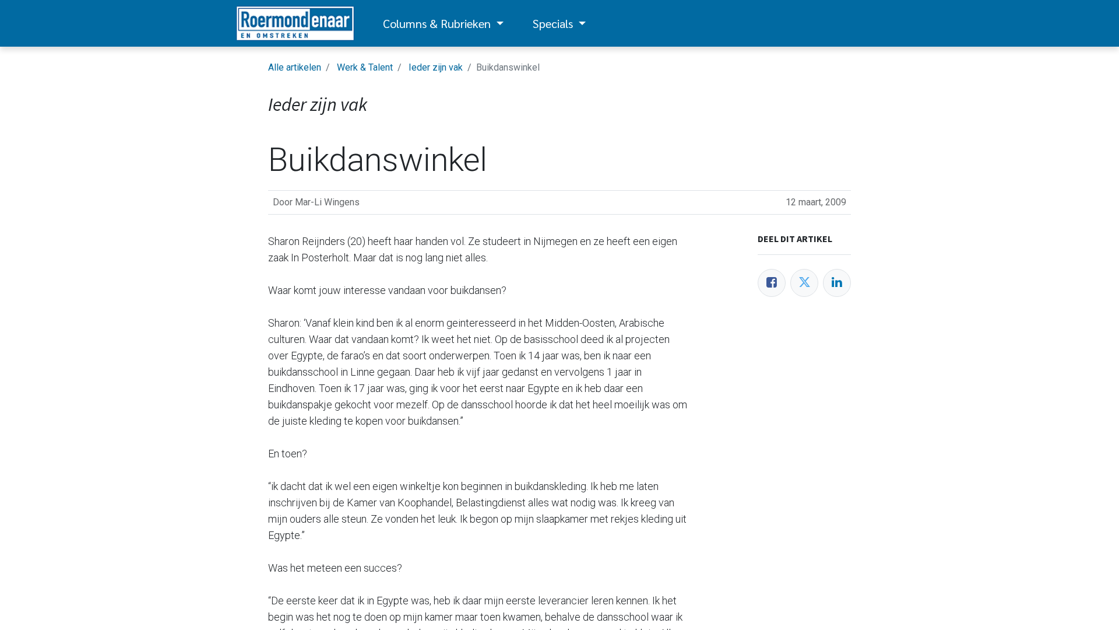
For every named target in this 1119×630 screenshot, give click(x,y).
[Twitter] (804, 283)
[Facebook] (772, 283)
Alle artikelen (294, 67)
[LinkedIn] (837, 283)
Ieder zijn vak (436, 67)
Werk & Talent (365, 67)
